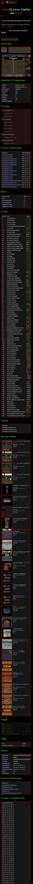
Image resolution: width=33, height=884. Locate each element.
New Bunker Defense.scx (9, 159)
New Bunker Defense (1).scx (10, 789)
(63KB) (9, 39)
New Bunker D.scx (7, 155)
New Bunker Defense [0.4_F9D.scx (12, 180)
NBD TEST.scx (6, 791)
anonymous (16, 763)
